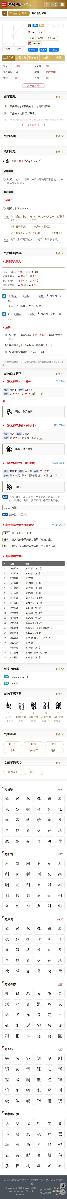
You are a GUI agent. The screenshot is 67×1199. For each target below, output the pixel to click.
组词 (46, 57)
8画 (48, 66)
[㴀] (49, 1123)
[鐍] (17, 1079)
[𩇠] (7, 1155)
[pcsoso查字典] (12, 4)
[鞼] (60, 841)
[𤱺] (49, 819)
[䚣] (28, 1133)
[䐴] (38, 841)
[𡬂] (28, 830)
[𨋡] (49, 809)
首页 (14, 13)
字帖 (42, 25)
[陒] (38, 1035)
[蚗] (38, 1133)
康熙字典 (21, 57)
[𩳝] (7, 798)
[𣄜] (38, 819)
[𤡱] (7, 830)
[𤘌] (17, 1155)
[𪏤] (28, 798)
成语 (58, 57)
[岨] (7, 1025)
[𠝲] (38, 884)
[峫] (60, 1144)
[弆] (28, 1004)
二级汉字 (54, 49)
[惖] (38, 1144)
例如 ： (6, 239)
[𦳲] (28, 895)
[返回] (4, 13)
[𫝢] (49, 1133)
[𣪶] (49, 1144)
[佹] (49, 1035)
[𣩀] (7, 1133)
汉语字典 (8, 57)
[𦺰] (49, 1165)
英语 (6, 676)
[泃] (60, 1014)
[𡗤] (49, 830)
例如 (18, 179)
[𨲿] (38, 809)
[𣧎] (60, 819)
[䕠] (7, 1165)
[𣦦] (17, 830)
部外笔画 (7, 72)
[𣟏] (60, 1123)
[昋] (60, 1025)
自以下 (33, 750)
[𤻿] (7, 819)
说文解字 (33, 57)
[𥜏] (7, 809)
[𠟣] (60, 906)
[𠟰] (49, 863)
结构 (36, 72)
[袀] (28, 1144)
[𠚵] (7, 863)
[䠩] (7, 841)
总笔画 (37, 66)
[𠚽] (49, 906)
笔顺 (8, 48)
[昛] (49, 993)
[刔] (60, 874)
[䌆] (49, 841)
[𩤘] (38, 1165)
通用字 (43, 49)
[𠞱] (17, 895)
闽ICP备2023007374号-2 (57, 1191)
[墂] (28, 1123)
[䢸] (28, 1014)
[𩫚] (38, 1155)
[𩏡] (60, 798)
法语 (6, 683)
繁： (16, 161)
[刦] (7, 895)
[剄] (38, 895)
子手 (12, 743)
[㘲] (60, 1004)
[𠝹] (60, 884)
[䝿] (28, 841)
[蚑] (17, 1133)
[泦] (7, 1014)
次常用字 (33, 49)
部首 (5, 66)
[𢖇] (7, 1123)
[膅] (7, 1144)
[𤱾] (28, 819)
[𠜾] (49, 874)
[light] (63, 1185)
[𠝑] (28, 906)
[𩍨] (49, 798)
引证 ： (6, 217)
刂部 (17, 66)
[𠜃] (49, 884)
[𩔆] (17, 798)
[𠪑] (17, 841)
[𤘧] (28, 1035)
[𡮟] (17, 1123)
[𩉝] (17, 809)
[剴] (17, 884)
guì (60, 919)
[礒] (28, 1165)
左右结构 (51, 72)
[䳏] (60, 830)
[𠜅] (7, 906)
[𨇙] (28, 809)
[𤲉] (17, 819)
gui (60, 789)
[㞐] (38, 1014)
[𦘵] (60, 1165)
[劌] (60, 863)
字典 (28, 4)
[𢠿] (38, 830)
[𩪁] (38, 798)
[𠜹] (38, 863)
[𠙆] (17, 993)
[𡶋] (49, 1004)
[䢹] (17, 1004)
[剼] (17, 906)
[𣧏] (7, 993)
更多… (54, 750)
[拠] (38, 993)
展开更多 (32, 85)
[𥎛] (60, 809)
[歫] (28, 993)
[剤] (38, 906)
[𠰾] (17, 1014)
